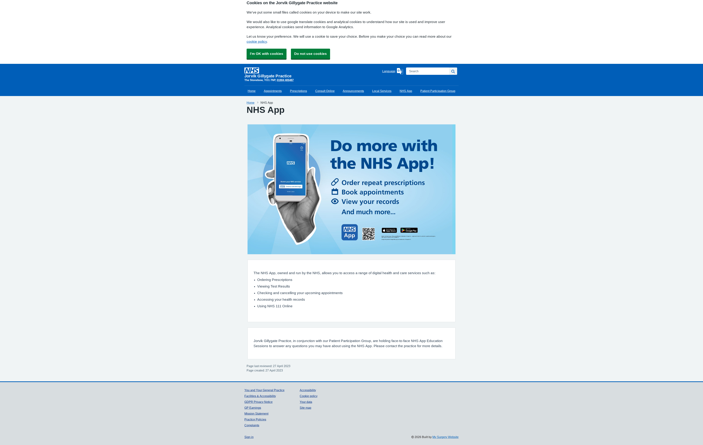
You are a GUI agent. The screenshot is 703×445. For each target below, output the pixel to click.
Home (252, 90)
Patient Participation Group (437, 90)
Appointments (273, 90)
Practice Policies (255, 419)
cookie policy (257, 41)
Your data (306, 401)
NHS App (406, 90)
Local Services (381, 90)
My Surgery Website (445, 436)
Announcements (353, 90)
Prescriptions (298, 90)
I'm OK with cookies (266, 53)
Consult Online (325, 90)
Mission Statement (256, 413)
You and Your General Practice (264, 390)
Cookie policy (308, 396)
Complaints (251, 425)
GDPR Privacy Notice (258, 401)
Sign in (249, 436)
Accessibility (308, 390)
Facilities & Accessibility (260, 396)
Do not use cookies (310, 53)
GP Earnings (252, 407)
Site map (305, 407)
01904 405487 (285, 80)
